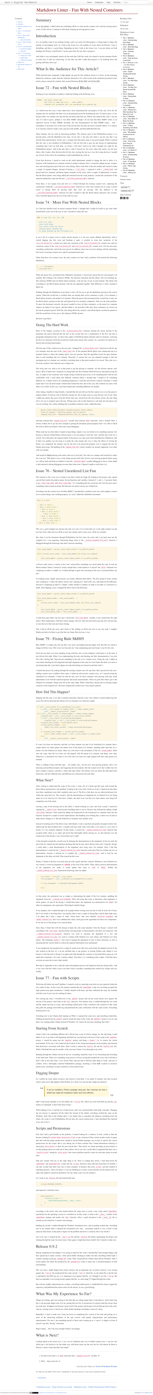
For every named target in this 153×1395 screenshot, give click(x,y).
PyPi (98, 1063)
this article (66, 75)
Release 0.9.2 (21, 62)
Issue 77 (42, 977)
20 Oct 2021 (83, 81)
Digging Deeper (24, 58)
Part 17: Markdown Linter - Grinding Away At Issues (130, 154)
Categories (99, 2)
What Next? (23, 51)
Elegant (151, 1392)
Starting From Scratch (25, 55)
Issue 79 (42, 638)
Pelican (143, 1392)
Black (49, 455)
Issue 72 (42, 87)
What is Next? (21, 69)
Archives (117, 2)
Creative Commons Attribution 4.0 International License (52, 1392)
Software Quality (125, 179)
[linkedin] (124, 199)
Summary (20, 22)
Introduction (20, 24)
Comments (42, 1378)
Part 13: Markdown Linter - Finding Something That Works (130, 125)
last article (45, 26)
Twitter (98, 1366)
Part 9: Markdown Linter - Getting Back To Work (129, 96)
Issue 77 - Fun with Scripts (24, 53)
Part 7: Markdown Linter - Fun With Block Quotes (130, 80)
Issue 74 (42, 202)
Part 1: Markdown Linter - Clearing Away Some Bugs (130, 40)
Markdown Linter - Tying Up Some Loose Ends (54, 1387)
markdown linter (127, 190)
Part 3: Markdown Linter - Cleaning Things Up (128, 51)
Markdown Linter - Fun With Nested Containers (80, 10)
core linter (125, 187)
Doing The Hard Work (25, 40)
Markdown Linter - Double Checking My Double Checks (95, 1387)
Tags (108, 2)
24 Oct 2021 (95, 81)
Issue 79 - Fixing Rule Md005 (24, 46)
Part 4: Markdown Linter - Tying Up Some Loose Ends (130, 58)
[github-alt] (121, 199)
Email (115, 1366)
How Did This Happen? (25, 49)
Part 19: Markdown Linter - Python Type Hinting (129, 166)
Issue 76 (42, 470)
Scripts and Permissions (26, 60)
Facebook (106, 1366)
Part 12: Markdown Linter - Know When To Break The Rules (130, 118)
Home (89, 2)
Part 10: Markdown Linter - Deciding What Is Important (130, 103)
